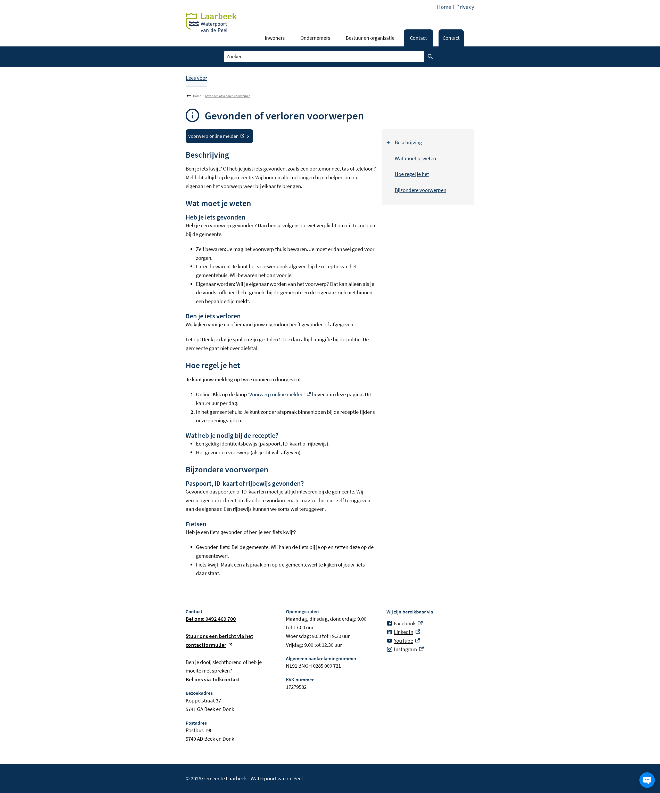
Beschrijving (408, 142)
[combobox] (324, 56)
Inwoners (275, 38)
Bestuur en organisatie (370, 38)
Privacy (465, 6)
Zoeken (430, 57)
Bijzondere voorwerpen (420, 190)
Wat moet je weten (415, 158)
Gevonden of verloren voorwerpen (227, 96)
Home (444, 6)
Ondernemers (315, 38)
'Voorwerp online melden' (279, 394)
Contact (418, 38)
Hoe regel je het (412, 174)
